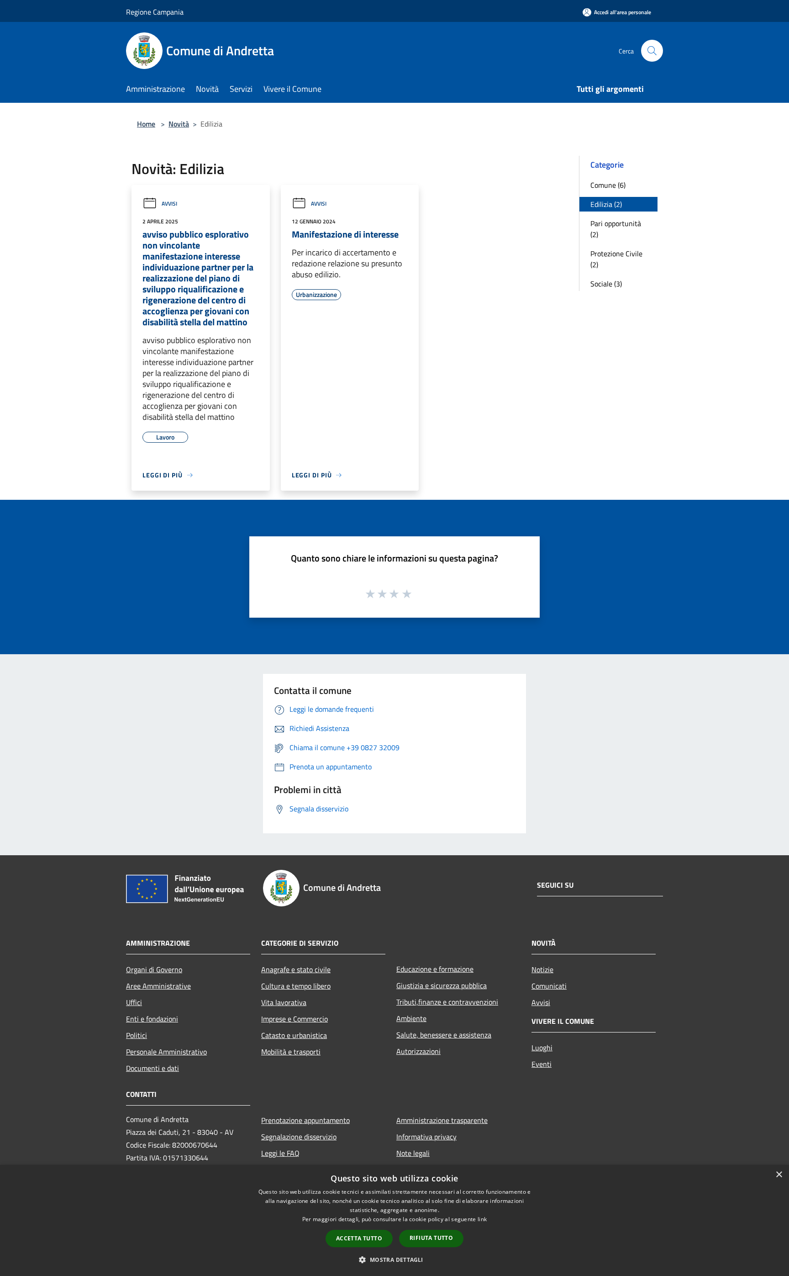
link (482, 1219)
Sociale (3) (606, 283)
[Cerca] (652, 51)
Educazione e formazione (434, 969)
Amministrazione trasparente (442, 1120)
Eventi (541, 1064)
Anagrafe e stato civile (296, 969)
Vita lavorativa (283, 1002)
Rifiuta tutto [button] (431, 1238)
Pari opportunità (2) (615, 229)
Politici (136, 1035)
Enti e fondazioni (152, 1018)
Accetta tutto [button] (359, 1238)
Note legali (413, 1153)
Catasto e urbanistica (294, 1035)
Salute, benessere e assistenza (443, 1034)
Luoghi (541, 1047)
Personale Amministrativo (166, 1051)
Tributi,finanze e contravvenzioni (447, 1001)
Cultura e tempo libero (296, 985)
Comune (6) (608, 185)
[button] (394, 1259)
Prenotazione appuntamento (305, 1120)
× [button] (778, 1174)
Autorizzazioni (418, 1051)
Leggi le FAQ (280, 1153)
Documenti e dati (152, 1068)
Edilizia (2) (606, 204)
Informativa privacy (426, 1136)
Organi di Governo (154, 969)
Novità (178, 123)
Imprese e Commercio (294, 1018)
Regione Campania (155, 11)
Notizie (542, 969)
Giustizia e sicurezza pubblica (441, 985)
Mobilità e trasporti (291, 1051)
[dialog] (394, 1220)
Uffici (134, 1002)
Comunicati (549, 985)
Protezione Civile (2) (616, 259)
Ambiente (411, 1018)
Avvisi (169, 203)
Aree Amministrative (158, 985)
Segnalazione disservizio (299, 1136)
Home (146, 123)
